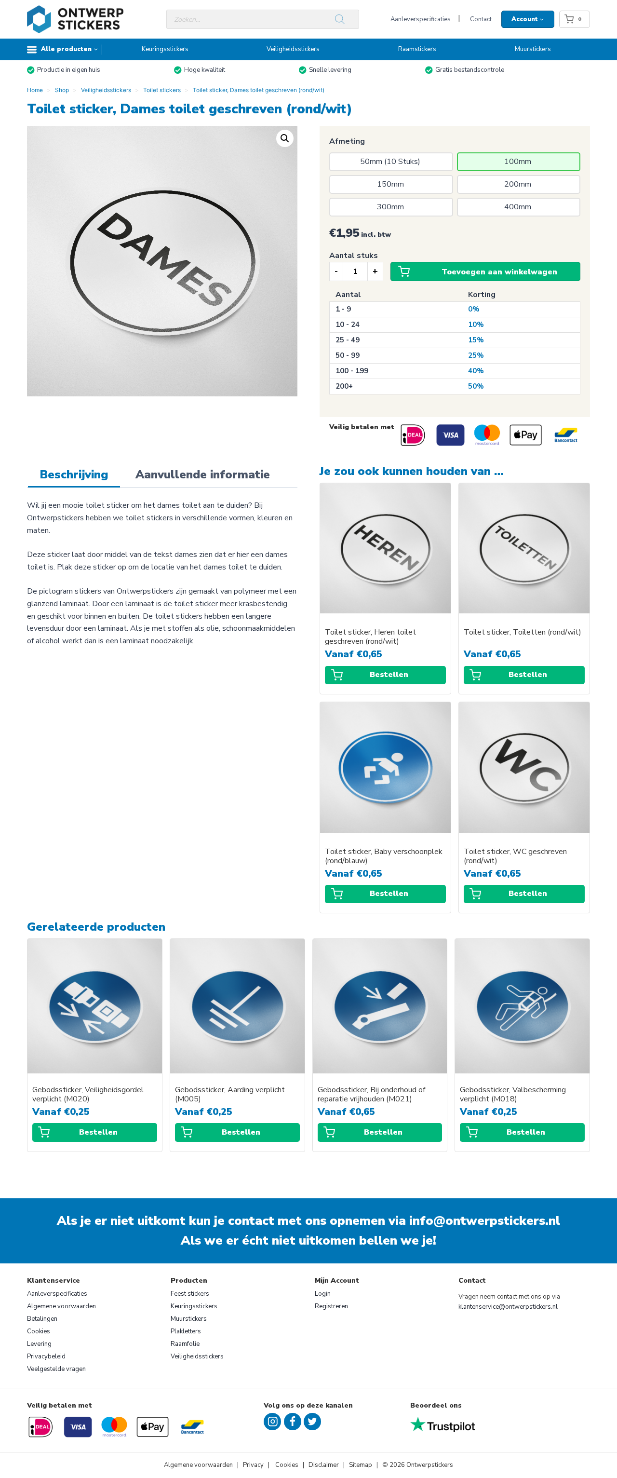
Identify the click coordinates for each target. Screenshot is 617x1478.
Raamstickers (417, 49)
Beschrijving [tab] (74, 474)
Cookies (38, 1331)
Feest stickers (190, 1293)
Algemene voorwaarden (61, 1306)
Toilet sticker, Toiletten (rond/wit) (522, 632)
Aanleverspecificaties (420, 19)
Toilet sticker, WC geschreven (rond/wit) (515, 856)
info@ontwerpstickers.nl (484, 1220)
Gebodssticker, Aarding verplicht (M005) (230, 1094)
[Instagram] (272, 1421)
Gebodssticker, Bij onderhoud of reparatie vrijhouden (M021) (371, 1094)
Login (323, 1293)
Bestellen (389, 674)
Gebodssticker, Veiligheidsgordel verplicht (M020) (88, 1094)
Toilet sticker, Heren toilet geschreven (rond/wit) (370, 637)
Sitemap (360, 1465)
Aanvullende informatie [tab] (202, 474)
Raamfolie (185, 1344)
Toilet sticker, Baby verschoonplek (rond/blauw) (384, 856)
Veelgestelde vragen (56, 1369)
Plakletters (186, 1331)
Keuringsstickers (165, 49)
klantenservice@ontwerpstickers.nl (508, 1306)
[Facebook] (292, 1421)
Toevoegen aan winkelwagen (499, 272)
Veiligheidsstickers (293, 49)
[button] (285, 138)
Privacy (254, 1465)
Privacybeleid (46, 1356)
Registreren (331, 1306)
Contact (481, 19)
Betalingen (42, 1319)
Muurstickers (533, 49)
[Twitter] (312, 1421)
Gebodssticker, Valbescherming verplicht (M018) (513, 1094)
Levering (39, 1344)
